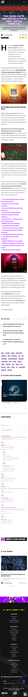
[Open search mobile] (26, 2)
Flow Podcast (14, 663)
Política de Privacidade (14, 620)
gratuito (8, 364)
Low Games (14, 650)
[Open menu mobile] (24, 2)
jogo (13, 364)
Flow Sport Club (14, 664)
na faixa (3, 367)
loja (21, 364)
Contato (14, 618)
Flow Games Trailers (14, 632)
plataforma (22, 367)
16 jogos (7, 353)
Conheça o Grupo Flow (14, 622)
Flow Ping (14, 648)
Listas (14, 13)
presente (3, 370)
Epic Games (11, 278)
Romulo (10, 456)
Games (14, 361)
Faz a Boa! (14, 654)
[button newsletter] (24, 681)
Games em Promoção (14, 652)
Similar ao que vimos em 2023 (8, 113)
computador (19, 353)
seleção (10, 370)
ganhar (20, 361)
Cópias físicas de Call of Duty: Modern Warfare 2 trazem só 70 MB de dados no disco (13, 333)
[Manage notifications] (2, 694)
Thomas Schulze (8, 582)
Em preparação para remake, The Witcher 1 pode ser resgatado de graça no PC (13, 341)
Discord (14, 636)
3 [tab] (15, 586)
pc (16, 367)
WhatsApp (14, 638)
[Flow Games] (2, 2)
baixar (12, 353)
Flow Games (14, 629)
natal (8, 367)
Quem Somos (14, 616)
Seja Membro (14, 655)
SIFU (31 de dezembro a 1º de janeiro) (13, 243)
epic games (4, 358)
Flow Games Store (14, 646)
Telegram (14, 639)
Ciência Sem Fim (14, 670)
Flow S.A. (14, 668)
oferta (13, 367)
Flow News (14, 666)
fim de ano (20, 358)
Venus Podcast (14, 671)
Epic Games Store (8, 309)
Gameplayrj (14, 634)
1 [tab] (12, 586)
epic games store (12, 358)
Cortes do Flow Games (14, 630)
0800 (2, 353)
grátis (2, 364)
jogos (17, 364)
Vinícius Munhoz (8, 34)
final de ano (4, 361)
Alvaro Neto (8, 402)
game (10, 361)
